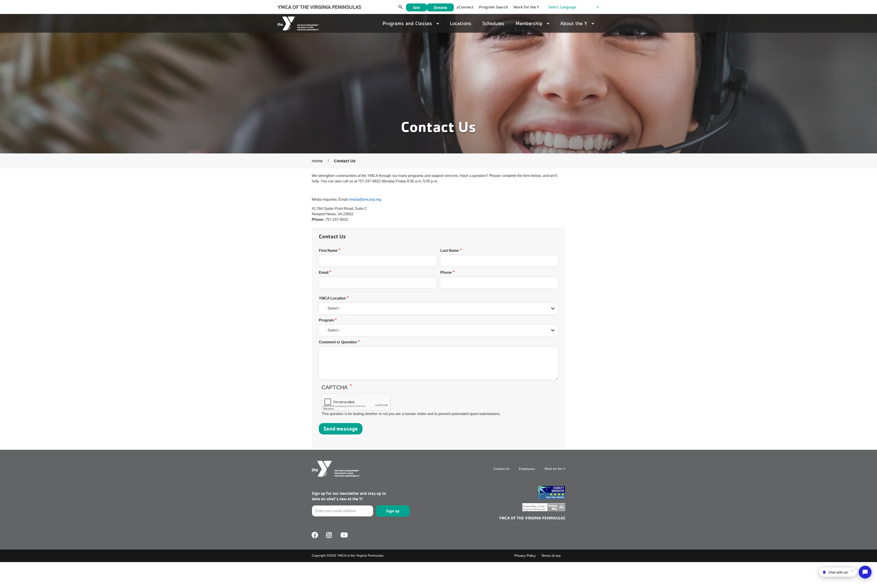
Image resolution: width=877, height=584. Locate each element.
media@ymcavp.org (365, 199)
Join (416, 7)
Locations (460, 23)
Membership (529, 23)
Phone (446, 272)
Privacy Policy (525, 556)
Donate (440, 7)
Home (317, 161)
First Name (328, 251)
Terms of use (551, 556)
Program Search (493, 7)
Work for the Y (526, 7)
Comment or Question (338, 342)
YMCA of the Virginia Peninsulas (319, 7)
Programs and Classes (408, 23)
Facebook (315, 535)
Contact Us (501, 469)
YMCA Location (332, 298)
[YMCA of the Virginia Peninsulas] (298, 23)
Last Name (449, 251)
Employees (527, 469)
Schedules (493, 23)
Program (326, 320)
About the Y (574, 23)
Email (323, 272)
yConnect (465, 7)
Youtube (344, 535)
